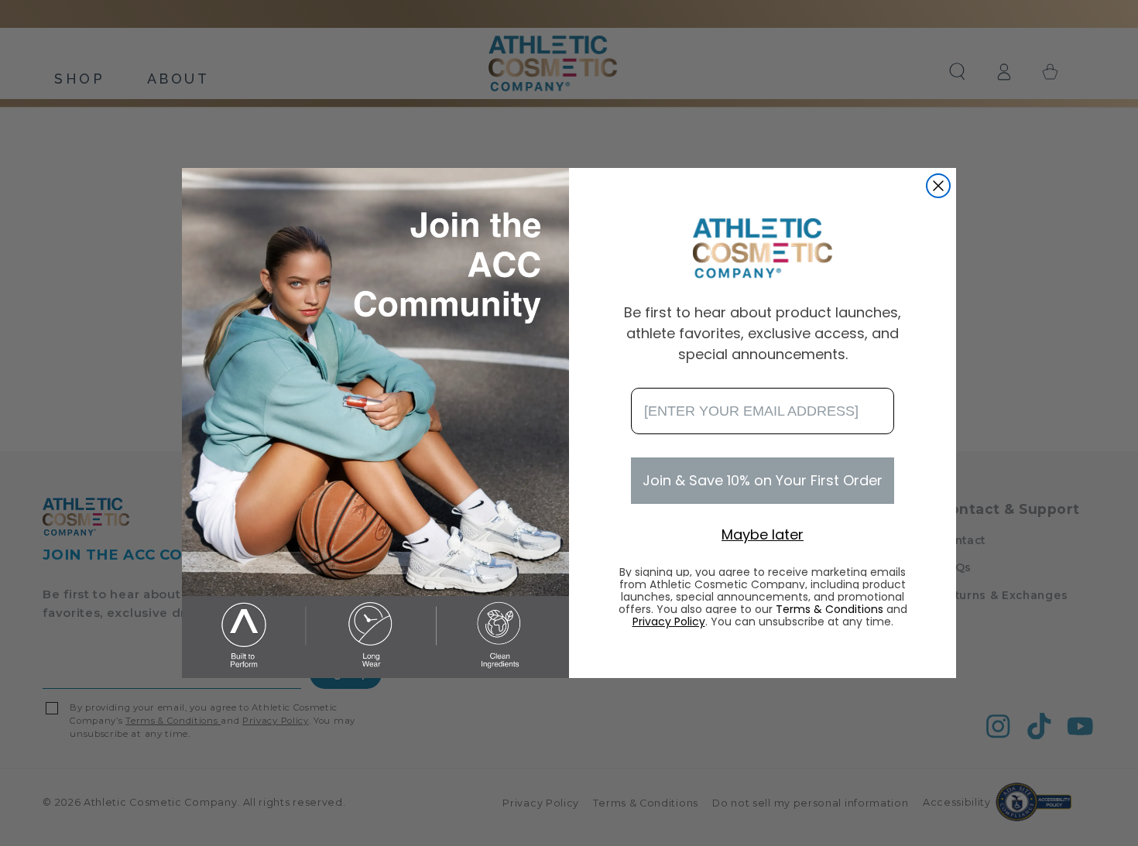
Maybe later (763, 534)
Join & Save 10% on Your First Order (763, 480)
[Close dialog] (938, 185)
